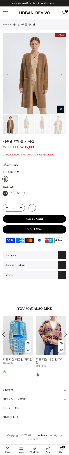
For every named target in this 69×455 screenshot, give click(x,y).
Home (6, 24)
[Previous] (7, 73)
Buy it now (34, 229)
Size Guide (12, 165)
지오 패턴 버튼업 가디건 (18, 359)
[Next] (61, 73)
